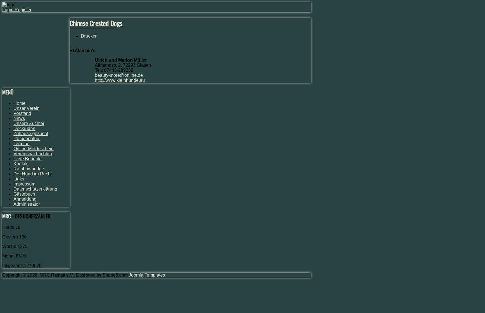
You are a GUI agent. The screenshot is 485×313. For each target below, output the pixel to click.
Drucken (89, 36)
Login (8, 9)
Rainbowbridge (28, 168)
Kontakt (21, 163)
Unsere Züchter (28, 123)
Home (19, 103)
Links (18, 179)
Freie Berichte (27, 158)
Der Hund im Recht (32, 173)
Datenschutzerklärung (35, 189)
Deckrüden (24, 128)
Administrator (26, 204)
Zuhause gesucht (30, 133)
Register (23, 9)
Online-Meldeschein (33, 148)
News (19, 118)
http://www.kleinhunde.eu (120, 80)
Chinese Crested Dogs (96, 23)
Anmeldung (24, 199)
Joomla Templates (147, 275)
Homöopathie (26, 138)
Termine (21, 143)
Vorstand (22, 113)
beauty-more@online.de (119, 75)
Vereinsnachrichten (32, 153)
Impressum (24, 184)
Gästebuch (24, 194)
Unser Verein (26, 108)
